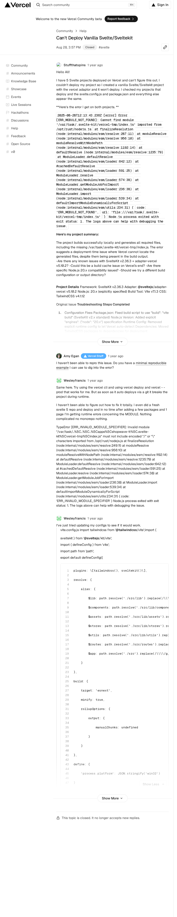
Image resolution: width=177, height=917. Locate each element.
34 (67, 723)
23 (67, 672)
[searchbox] (85, 5)
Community (64, 31)
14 (67, 630)
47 (67, 783)
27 (67, 690)
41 (67, 755)
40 (67, 750)
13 (67, 626)
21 (67, 663)
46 (67, 778)
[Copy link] (165, 47)
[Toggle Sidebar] (48, 105)
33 (67, 718)
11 (67, 617)
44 (67, 769)
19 (67, 654)
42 (67, 760)
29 (67, 700)
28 (67, 695)
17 (67, 644)
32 (67, 713)
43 (67, 764)
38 (67, 741)
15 (67, 635)
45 (67, 773)
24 (67, 677)
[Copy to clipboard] (161, 571)
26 (67, 686)
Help (83, 31)
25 (67, 681)
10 (67, 612)
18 (67, 649)
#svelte (104, 47)
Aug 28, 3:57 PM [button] (68, 47)
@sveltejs (145, 287)
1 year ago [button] (95, 65)
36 (67, 732)
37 (67, 737)
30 (67, 704)
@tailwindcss (126, 530)
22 (67, 667)
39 (67, 746)
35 (67, 727)
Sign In (162, 5)
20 (67, 658)
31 (67, 709)
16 (67, 640)
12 (67, 621)
